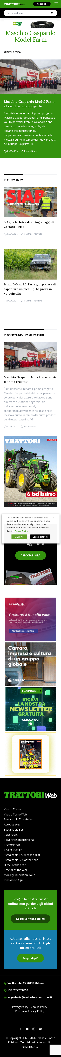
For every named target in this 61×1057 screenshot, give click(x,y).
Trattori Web (12, 844)
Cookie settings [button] (40, 536)
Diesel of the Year (15, 865)
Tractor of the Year (15, 870)
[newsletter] (30, 709)
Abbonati (42, 3)
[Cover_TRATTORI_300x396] (30, 471)
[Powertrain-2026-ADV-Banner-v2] (30, 664)
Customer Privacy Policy (29, 1011)
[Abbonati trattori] (30, 754)
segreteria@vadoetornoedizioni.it (29, 997)
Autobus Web (12, 824)
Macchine (38, 300)
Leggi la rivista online (30, 919)
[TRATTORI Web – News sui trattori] (14, 4)
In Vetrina (28, 234)
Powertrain (11, 834)
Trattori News (30, 151)
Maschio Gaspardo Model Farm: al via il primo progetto (29, 103)
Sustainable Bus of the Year (21, 860)
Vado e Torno (12, 809)
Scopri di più (30, 958)
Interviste (38, 234)
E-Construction (13, 850)
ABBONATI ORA (31, 555)
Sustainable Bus (14, 829)
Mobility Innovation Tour (19, 875)
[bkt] (30, 24)
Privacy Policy (20, 1007)
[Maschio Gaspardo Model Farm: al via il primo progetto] (30, 76)
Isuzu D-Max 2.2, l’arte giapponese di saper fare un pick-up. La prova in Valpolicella (30, 288)
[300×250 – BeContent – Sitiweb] (30, 619)
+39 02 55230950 (17, 990)
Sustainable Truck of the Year (22, 855)
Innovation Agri (13, 880)
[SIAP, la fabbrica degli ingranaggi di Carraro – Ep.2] (30, 202)
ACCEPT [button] (19, 536)
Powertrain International (19, 840)
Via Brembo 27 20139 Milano (25, 983)
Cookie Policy (39, 1007)
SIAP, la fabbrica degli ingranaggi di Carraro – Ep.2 (29, 224)
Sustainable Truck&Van (18, 819)
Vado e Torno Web (15, 814)
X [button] (53, 517)
